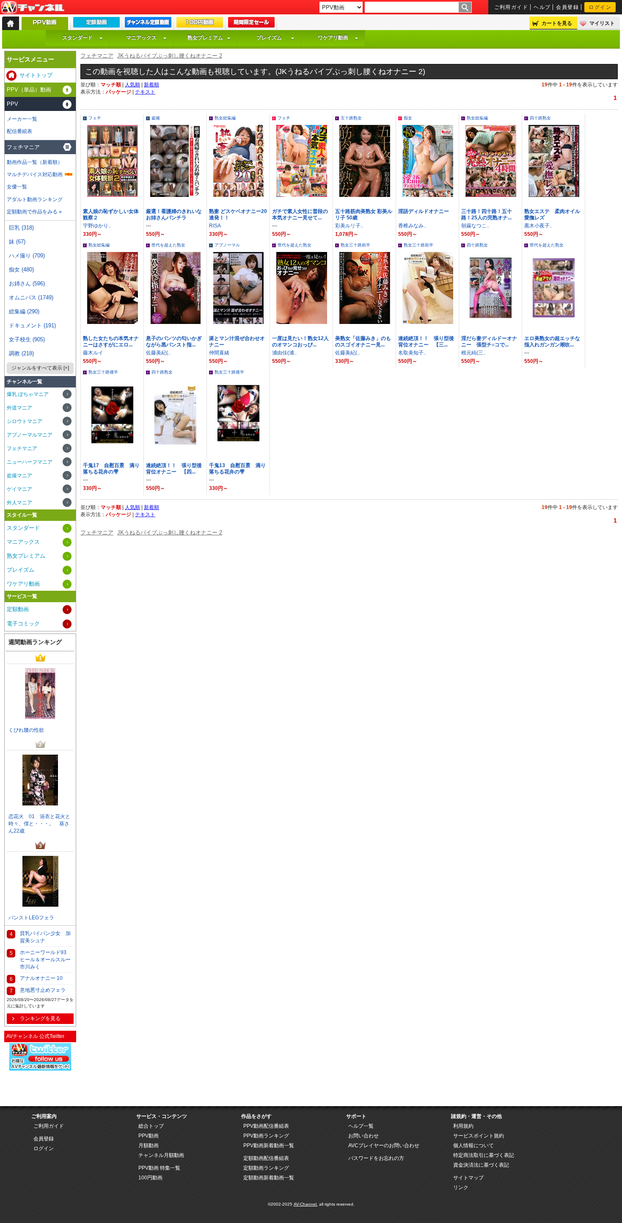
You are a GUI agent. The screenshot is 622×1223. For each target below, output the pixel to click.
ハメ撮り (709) (27, 255)
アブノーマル (227, 245)
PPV (12, 104)
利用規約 (463, 1126)
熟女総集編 (225, 118)
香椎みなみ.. (412, 226)
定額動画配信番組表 (266, 1158)
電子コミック (23, 623)
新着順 (151, 85)
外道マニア (19, 408)
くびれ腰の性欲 (26, 730)
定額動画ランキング (266, 1168)
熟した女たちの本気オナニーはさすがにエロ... (111, 341)
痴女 (408, 118)
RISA (215, 226)
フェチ (94, 118)
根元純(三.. (473, 353)
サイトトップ (35, 75)
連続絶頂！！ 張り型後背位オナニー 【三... (426, 341)
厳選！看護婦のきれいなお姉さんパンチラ (174, 214)
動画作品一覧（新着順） (35, 162)
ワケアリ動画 (333, 38)
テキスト (145, 92)
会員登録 (567, 7)
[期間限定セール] (251, 24)
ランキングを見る (40, 1018)
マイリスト (602, 23)
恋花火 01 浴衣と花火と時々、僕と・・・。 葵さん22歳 (39, 823)
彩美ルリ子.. (349, 226)
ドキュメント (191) (32, 325)
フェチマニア (96, 56)
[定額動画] (96, 24)
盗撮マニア (19, 476)
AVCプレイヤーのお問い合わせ (383, 1145)
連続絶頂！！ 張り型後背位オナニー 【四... (174, 468)
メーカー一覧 (22, 119)
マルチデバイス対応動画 (35, 174)
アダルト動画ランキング (35, 199)
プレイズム (269, 38)
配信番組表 (19, 131)
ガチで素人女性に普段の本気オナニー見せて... (300, 214)
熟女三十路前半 (355, 245)
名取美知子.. (412, 353)
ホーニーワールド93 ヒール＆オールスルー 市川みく (47, 959)
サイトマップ (468, 1178)
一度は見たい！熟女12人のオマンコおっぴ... (300, 341)
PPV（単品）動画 (29, 89)
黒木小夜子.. (538, 226)
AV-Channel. (306, 1204)
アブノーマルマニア (29, 435)
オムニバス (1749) (31, 297)
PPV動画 (148, 1136)
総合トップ (151, 1126)
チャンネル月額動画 (161, 1155)
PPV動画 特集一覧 (159, 1168)
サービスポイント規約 (478, 1136)
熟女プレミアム (205, 38)
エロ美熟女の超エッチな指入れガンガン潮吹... (552, 341)
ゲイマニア (19, 489)
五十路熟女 (351, 118)
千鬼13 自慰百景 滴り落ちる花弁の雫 (237, 468)
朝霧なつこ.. (475, 226)
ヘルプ (542, 7)
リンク (460, 1187)
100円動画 (150, 1178)
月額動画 (148, 1145)
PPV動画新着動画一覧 (268, 1145)
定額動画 (18, 609)
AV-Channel (32, 7)
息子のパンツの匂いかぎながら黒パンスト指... (174, 341)
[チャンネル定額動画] (148, 24)
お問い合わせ (363, 1136)
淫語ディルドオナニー (423, 211)
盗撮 (155, 118)
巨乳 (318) (21, 227)
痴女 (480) (21, 269)
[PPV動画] (45, 26)
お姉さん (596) (27, 283)
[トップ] (10, 23)
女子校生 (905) (27, 339)
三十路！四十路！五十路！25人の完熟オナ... (486, 214)
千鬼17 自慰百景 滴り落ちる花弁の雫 (111, 468)
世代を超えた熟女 (168, 245)
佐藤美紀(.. (158, 353)
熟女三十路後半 (103, 372)
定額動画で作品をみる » (34, 212)
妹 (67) (17, 241)
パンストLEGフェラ (31, 918)
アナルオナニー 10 (41, 978)
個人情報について (473, 1145)
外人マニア (19, 503)
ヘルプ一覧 (361, 1126)
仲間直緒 (219, 353)
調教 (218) (21, 353)
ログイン (600, 7)
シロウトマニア (24, 421)
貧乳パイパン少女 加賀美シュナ (45, 937)
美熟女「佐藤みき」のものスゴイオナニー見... (363, 341)
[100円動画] (200, 24)
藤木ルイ (93, 353)
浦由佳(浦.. (284, 353)
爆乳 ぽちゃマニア (28, 394)
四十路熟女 (540, 118)
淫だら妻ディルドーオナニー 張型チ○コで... (489, 341)
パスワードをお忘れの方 (376, 1158)
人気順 (132, 85)
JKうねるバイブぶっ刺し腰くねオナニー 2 (169, 56)
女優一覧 (17, 187)
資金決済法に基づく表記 (481, 1165)
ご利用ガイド (511, 7)
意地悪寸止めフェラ (43, 990)
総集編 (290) (24, 311)
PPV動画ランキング (266, 1136)
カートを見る (557, 23)
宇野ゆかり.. (97, 226)
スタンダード (77, 38)
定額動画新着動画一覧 (268, 1178)
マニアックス (141, 38)
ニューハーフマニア (29, 462)
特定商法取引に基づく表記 (483, 1155)
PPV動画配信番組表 (266, 1126)
